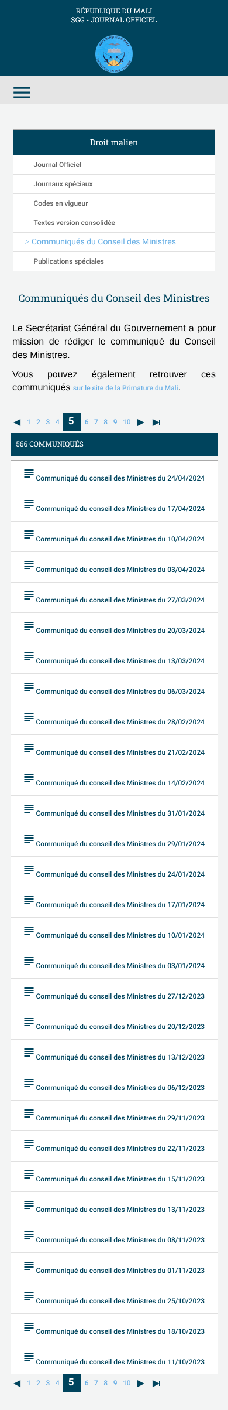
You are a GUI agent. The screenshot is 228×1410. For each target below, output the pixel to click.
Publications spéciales (69, 261)
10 (127, 422)
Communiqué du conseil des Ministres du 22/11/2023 (113, 1145)
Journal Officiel (57, 165)
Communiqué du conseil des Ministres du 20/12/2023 (113, 1023)
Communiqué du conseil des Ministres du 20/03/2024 (113, 627)
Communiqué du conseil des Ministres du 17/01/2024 (113, 901)
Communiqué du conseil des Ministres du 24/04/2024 (113, 474)
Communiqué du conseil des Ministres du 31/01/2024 (113, 810)
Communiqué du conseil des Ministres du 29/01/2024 (113, 840)
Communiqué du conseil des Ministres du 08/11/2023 (113, 1236)
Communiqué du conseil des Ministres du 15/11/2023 (113, 1175)
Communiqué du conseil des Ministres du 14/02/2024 (113, 779)
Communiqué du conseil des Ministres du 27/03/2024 (113, 596)
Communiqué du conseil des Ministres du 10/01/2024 (113, 931)
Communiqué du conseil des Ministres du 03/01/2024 (113, 962)
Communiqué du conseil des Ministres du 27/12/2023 (113, 992)
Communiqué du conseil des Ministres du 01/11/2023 (113, 1267)
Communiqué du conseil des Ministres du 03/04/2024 (113, 566)
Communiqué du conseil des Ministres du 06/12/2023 (113, 1084)
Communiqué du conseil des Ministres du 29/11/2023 (113, 1114)
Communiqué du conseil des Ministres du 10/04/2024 (113, 535)
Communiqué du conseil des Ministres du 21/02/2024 (113, 749)
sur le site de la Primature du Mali (125, 388)
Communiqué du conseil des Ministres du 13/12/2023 (113, 1053)
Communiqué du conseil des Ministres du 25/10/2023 (113, 1297)
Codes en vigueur (61, 203)
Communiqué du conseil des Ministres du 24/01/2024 (113, 870)
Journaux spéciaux (63, 184)
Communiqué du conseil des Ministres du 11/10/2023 (113, 1358)
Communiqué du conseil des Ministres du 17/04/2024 (113, 505)
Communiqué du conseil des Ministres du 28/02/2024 (113, 718)
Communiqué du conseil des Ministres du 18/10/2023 (113, 1328)
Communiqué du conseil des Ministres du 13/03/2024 (113, 657)
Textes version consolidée (75, 223)
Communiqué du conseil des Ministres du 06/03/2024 (113, 688)
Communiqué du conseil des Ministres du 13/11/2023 (113, 1206)
